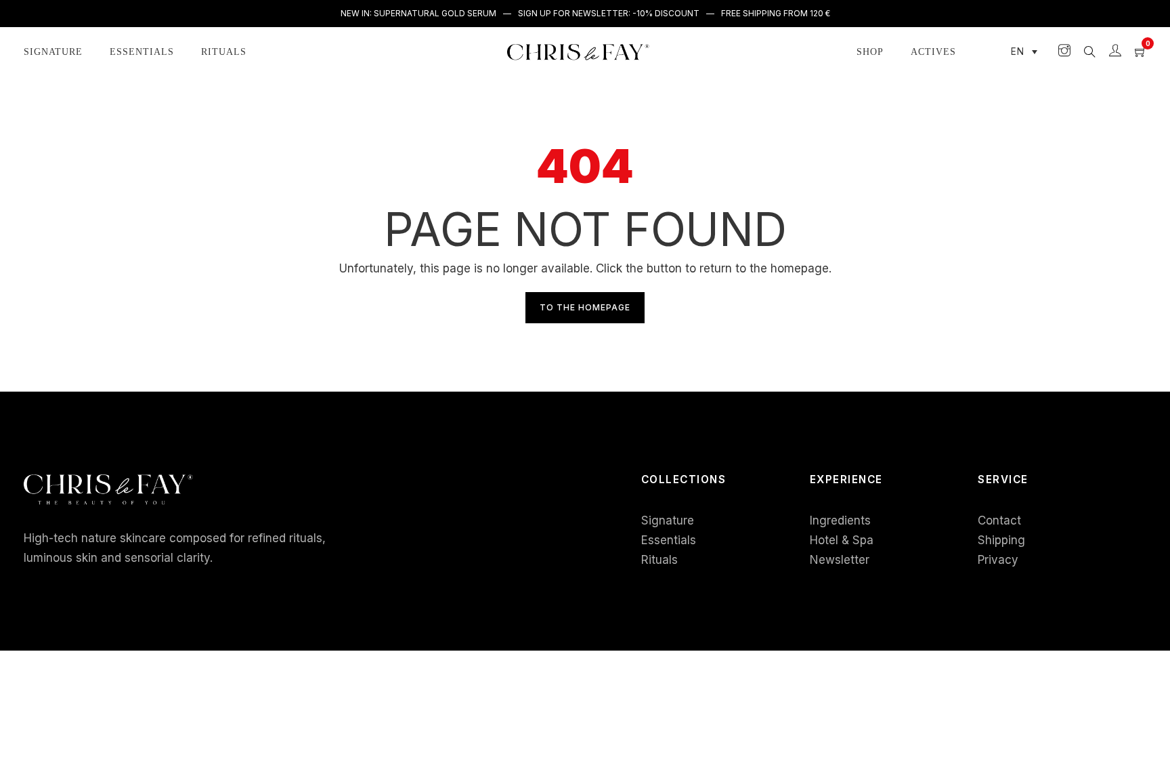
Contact (999, 520)
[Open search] (1090, 52)
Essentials (142, 52)
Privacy (998, 560)
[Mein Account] (1115, 52)
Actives (933, 52)
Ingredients (840, 520)
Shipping (1001, 540)
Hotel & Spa (841, 540)
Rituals (223, 52)
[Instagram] (1064, 52)
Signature (53, 52)
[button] (1024, 52)
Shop (870, 52)
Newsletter (839, 560)
